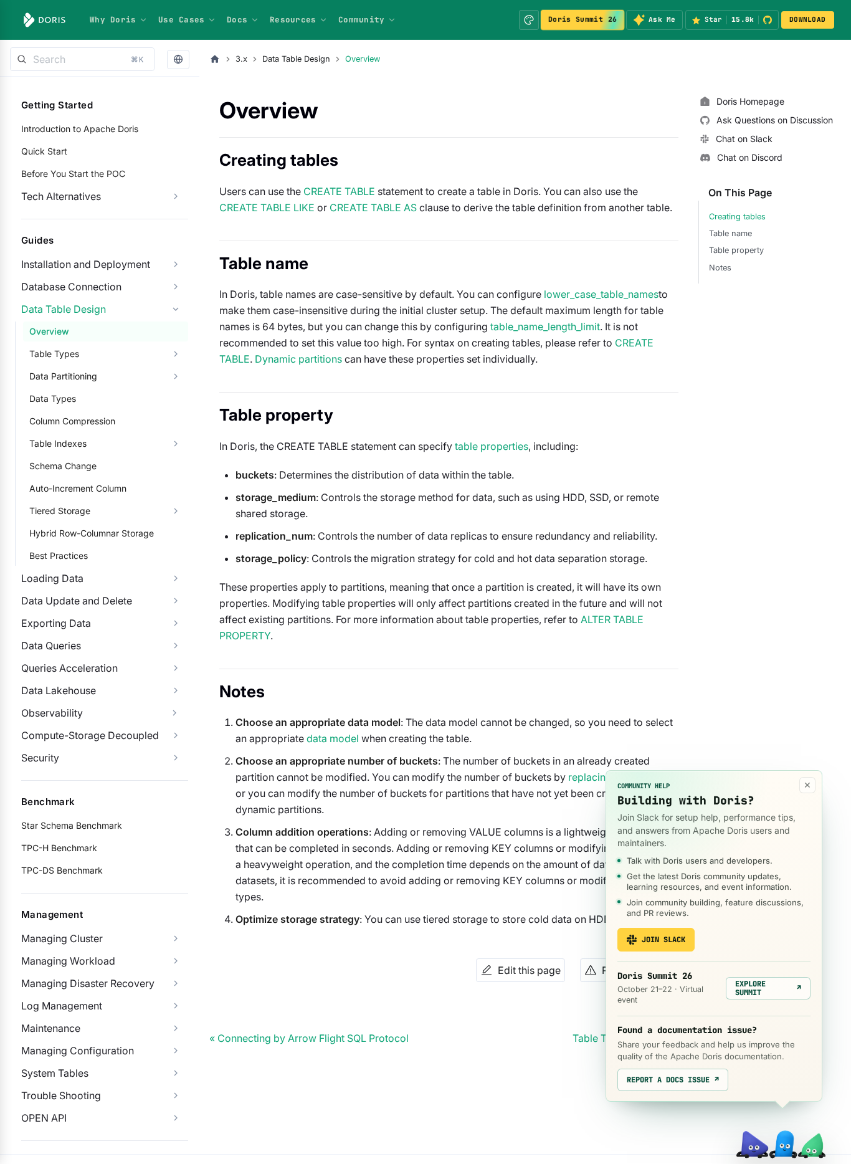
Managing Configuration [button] (77, 1050)
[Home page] (215, 59)
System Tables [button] (54, 1073)
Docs (237, 19)
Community (361, 19)
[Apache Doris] (44, 20)
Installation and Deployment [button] (85, 264)
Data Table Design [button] (63, 309)
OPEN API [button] (44, 1118)
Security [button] (40, 757)
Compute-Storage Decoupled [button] (90, 735)
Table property (736, 250)
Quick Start (44, 151)
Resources (293, 19)
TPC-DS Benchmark (62, 870)
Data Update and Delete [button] (76, 600)
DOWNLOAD (807, 19)
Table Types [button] (54, 353)
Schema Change (63, 465)
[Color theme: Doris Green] (529, 20)
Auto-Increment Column (77, 488)
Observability (52, 713)
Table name (730, 233)
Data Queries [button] (51, 645)
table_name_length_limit (545, 326)
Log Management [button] (61, 1005)
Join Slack (663, 940)
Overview (49, 331)
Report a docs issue (673, 1080)
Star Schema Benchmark (71, 825)
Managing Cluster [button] (62, 938)
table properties (491, 446)
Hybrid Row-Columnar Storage (91, 533)
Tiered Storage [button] (59, 510)
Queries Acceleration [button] (69, 668)
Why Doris (113, 19)
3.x (241, 59)
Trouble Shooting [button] (61, 1095)
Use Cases (181, 19)
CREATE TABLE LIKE (267, 207)
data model (333, 738)
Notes (720, 267)
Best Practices (58, 555)
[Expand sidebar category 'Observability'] (174, 713)
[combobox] (82, 59)
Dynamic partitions (298, 359)
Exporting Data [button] (56, 623)
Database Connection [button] (71, 286)
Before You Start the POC (73, 173)
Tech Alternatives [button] (61, 196)
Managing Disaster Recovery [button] (88, 983)
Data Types (52, 398)
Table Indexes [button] (58, 443)
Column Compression (72, 421)
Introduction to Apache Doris (79, 128)
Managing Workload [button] (68, 961)
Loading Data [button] (52, 578)
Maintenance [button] (50, 1028)
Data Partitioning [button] (63, 376)
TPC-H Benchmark (59, 847)
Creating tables (737, 216)
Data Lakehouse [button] (58, 690)
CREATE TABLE (339, 191)
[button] (178, 59)
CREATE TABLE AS (373, 207)
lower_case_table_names (601, 294)
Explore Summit (768, 988)
